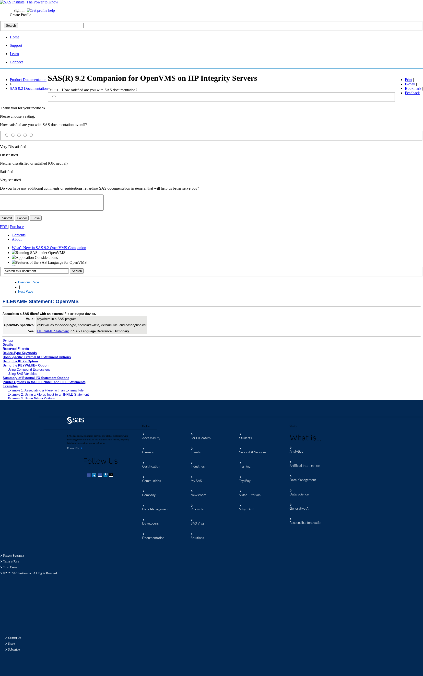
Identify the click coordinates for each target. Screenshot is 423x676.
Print (408, 80)
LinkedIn (100, 475)
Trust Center (10, 567)
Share (11, 643)
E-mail (410, 84)
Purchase (17, 227)
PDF (4, 227)
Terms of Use (11, 561)
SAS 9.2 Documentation (29, 88)
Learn (14, 54)
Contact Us (14, 638)
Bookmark (413, 88)
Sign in (18, 10)
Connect (16, 62)
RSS (111, 475)
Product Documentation (28, 80)
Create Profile (20, 15)
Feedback (412, 93)
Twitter (94, 475)
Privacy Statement (13, 555)
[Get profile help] (42, 10)
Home (14, 37)
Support (16, 45)
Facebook (89, 475)
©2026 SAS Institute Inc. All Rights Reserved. (30, 573)
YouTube (106, 475)
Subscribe (14, 649)
